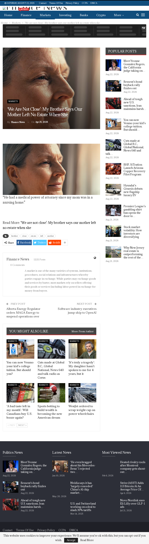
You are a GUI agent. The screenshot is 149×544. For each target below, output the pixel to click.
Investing (65, 15)
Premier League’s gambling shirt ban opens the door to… (135, 211)
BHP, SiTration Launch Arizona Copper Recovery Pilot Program (134, 169)
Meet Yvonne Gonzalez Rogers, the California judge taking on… (134, 65)
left (41, 236)
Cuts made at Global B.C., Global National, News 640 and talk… (125, 147)
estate (33, 236)
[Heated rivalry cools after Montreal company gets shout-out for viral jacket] (110, 466)
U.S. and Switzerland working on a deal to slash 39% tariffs (83, 507)
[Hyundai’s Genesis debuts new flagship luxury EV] (113, 189)
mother (50, 236)
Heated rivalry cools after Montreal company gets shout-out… (133, 467)
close (24, 236)
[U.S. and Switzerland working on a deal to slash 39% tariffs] (60, 508)
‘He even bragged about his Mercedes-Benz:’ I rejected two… (83, 467)
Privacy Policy (72, 3)
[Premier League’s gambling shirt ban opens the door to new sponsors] (113, 210)
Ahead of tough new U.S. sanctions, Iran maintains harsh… (135, 104)
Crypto (101, 15)
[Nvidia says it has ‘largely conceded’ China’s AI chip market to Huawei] (60, 487)
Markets (45, 15)
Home (8, 15)
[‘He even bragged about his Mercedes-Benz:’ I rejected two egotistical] (60, 466)
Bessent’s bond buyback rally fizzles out (133, 85)
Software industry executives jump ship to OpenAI (77, 310)
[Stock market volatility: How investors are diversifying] (113, 231)
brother (14, 236)
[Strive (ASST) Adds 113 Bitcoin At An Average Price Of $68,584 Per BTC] (110, 487)
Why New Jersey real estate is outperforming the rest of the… (134, 252)
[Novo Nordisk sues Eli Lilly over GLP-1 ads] (110, 504)
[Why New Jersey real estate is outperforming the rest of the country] (113, 252)
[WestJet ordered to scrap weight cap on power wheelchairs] (82, 392)
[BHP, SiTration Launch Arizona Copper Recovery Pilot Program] (113, 169)
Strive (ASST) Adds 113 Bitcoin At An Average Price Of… (132, 486)
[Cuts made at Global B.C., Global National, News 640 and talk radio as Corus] (51, 349)
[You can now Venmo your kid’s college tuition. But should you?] (20, 349)
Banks (84, 15)
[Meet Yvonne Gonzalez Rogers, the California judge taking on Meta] (113, 65)
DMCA (93, 3)
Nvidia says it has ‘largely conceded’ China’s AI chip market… (81, 487)
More (117, 15)
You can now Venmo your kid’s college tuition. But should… (135, 124)
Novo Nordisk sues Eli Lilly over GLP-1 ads (132, 504)
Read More (87, 540)
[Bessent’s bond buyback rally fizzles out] (113, 86)
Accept (71, 540)
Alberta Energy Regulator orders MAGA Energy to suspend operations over (23, 312)
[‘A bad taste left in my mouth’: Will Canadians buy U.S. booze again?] (20, 392)
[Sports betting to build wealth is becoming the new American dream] (51, 392)
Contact (43, 3)
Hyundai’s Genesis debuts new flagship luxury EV (133, 190)
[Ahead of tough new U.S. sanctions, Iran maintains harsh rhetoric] (113, 103)
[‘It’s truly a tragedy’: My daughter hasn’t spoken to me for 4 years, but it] (82, 349)
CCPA (85, 3)
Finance (25, 14)
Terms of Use (56, 3)
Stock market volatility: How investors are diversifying (133, 232)
